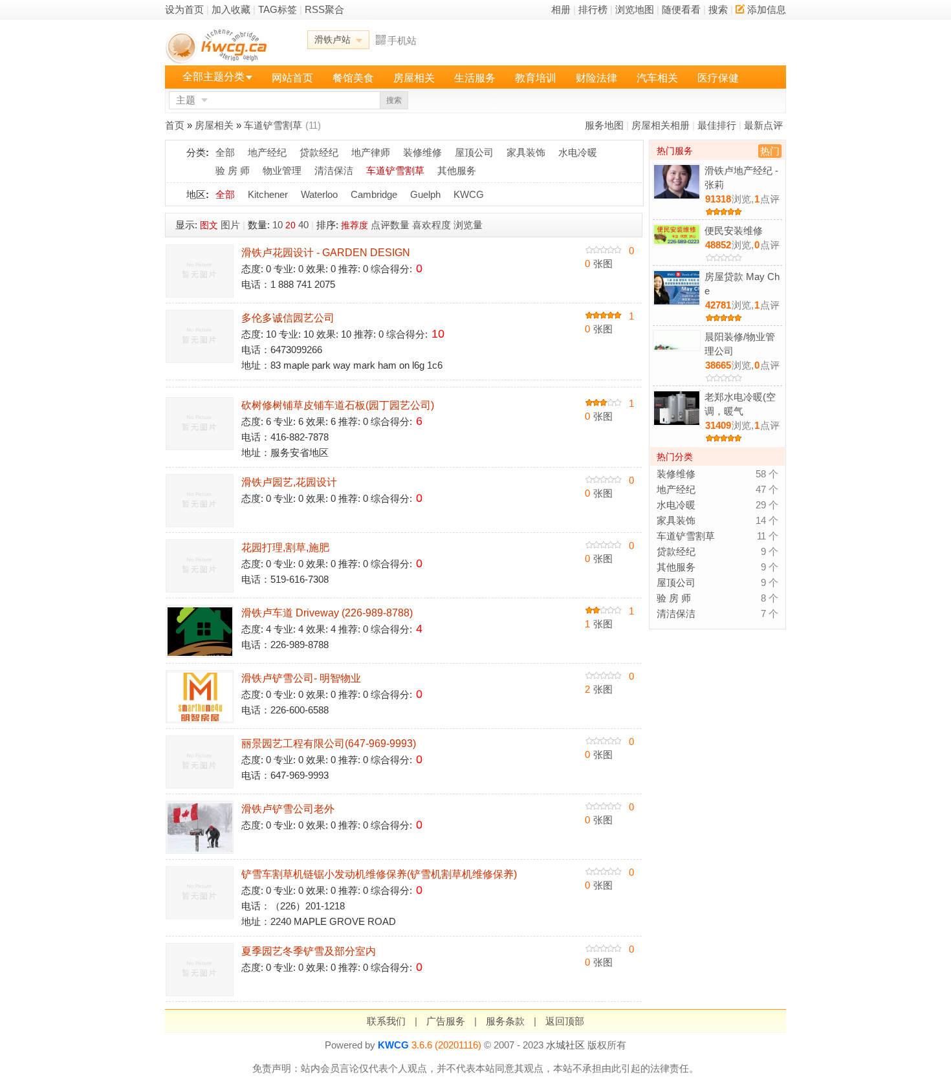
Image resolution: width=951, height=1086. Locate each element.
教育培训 (535, 77)
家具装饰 (526, 152)
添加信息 (766, 9)
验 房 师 (232, 170)
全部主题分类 (213, 76)
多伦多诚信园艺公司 (287, 317)
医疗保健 (718, 77)
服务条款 (505, 1020)
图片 (230, 224)
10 (277, 224)
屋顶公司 (474, 152)
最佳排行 (716, 125)
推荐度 (354, 225)
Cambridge (374, 194)
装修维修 (422, 152)
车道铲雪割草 (273, 125)
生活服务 (475, 77)
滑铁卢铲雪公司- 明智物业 (301, 678)
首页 (174, 125)
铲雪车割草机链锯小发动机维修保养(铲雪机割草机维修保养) (379, 874)
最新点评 (763, 125)
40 (303, 224)
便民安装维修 (734, 230)
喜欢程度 (431, 224)
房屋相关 (414, 77)
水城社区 (565, 1044)
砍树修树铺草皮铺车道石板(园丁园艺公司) (337, 405)
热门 (770, 151)
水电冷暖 (577, 152)
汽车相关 (657, 77)
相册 (561, 9)
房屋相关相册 (660, 125)
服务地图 (604, 125)
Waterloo (319, 194)
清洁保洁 (333, 170)
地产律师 (370, 152)
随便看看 (681, 9)
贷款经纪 (319, 152)
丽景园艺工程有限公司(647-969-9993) (328, 743)
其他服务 (456, 170)
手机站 (402, 40)
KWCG (469, 194)
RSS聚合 (324, 9)
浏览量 (468, 224)
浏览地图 (634, 9)
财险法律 (596, 77)
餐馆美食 (353, 77)
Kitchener (268, 194)
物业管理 (282, 170)
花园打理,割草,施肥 (285, 547)
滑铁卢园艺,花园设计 (289, 482)
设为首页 (184, 9)
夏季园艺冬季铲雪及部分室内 (308, 951)
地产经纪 (267, 152)
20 (290, 225)
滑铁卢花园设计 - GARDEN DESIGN (325, 252)
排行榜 (592, 9)
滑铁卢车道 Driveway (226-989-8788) (327, 612)
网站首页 (292, 77)
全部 (225, 152)
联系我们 (386, 1020)
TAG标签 (277, 9)
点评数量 (390, 224)
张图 (599, 263)
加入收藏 (231, 9)
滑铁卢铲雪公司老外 (287, 808)
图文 (209, 225)
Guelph (425, 194)
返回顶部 (564, 1020)
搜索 (718, 9)
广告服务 (445, 1020)
